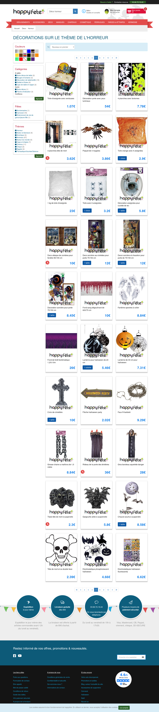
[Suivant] (112, 58)
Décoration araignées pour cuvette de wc (129, 204)
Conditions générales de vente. (58, 677)
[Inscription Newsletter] (142, 657)
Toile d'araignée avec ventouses (60, 98)
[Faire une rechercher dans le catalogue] (75, 11)
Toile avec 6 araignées (92, 203)
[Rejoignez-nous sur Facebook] (14, 655)
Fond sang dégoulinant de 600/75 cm (93, 309)
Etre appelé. (17, 684)
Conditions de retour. (21, 691)
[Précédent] (81, 58)
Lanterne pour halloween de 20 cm (95, 361)
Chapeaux (72, 22)
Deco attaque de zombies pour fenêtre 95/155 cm (60, 256)
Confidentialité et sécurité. (56, 680)
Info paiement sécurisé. (21, 698)
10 (108, 58)
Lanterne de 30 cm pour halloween (127, 361)
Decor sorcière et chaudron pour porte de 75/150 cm (131, 256)
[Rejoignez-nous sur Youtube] (20, 655)
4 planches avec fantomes (128, 98)
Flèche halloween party (92, 412)
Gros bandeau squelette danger (131, 464)
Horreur (19, 130)
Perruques (99, 22)
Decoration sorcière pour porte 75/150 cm (60, 309)
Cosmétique (85, 22)
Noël (83, 698)
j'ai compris (124, 708)
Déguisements (23, 22)
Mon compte (115, 11)
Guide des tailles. (19, 694)
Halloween (85, 694)
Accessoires (39, 22)
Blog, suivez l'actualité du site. (92, 684)
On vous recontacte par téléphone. (96, 613)
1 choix (122, 158)
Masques (60, 22)
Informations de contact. (56, 687)
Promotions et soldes (89, 680)
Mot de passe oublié (20, 687)
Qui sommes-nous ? (54, 684)
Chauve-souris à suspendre (129, 516)
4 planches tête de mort (57, 150)
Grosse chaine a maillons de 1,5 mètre (60, 465)
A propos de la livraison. (22, 701)
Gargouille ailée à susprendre (95, 516)
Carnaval (84, 691)
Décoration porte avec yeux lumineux (94, 99)
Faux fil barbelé (124, 412)
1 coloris (87, 367)
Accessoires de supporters (91, 687)
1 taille (122, 210)
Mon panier (139, 11)
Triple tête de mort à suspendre (60, 516)
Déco (50, 22)
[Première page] (76, 58)
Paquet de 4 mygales (91, 150)
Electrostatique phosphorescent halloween (96, 570)
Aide (88, 10)
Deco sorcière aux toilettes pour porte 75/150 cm (96, 256)
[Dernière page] (116, 58)
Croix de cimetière (55, 412)
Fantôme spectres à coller (128, 307)
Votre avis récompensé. (90, 677)
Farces (116, 22)
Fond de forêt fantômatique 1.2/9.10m (58, 361)
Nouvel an (85, 701)
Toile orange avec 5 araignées (130, 150)
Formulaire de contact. (21, 680)
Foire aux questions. (20, 677)
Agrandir (39, 98)
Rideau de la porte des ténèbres (96, 464)
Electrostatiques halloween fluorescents (129, 570)
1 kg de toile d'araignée (57, 203)
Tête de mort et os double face (59, 569)
